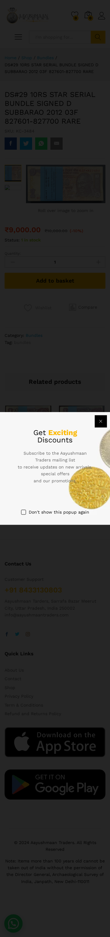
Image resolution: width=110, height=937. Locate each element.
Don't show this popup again (59, 512)
